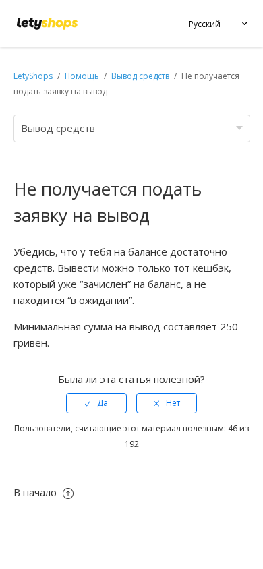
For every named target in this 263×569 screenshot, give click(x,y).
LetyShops (33, 76)
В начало (36, 492)
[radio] (96, 403)
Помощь (83, 76)
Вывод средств (140, 76)
